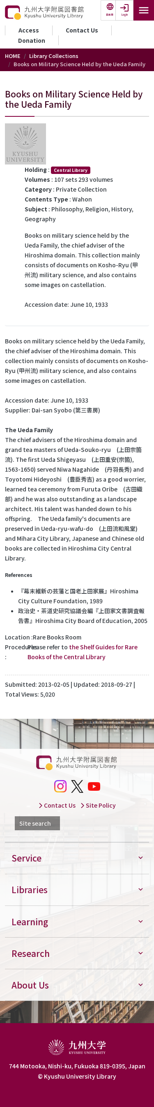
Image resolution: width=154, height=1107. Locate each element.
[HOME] (45, 12)
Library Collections (53, 56)
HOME (13, 56)
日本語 (109, 14)
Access (28, 30)
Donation (31, 40)
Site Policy (100, 805)
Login (125, 14)
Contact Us (82, 30)
